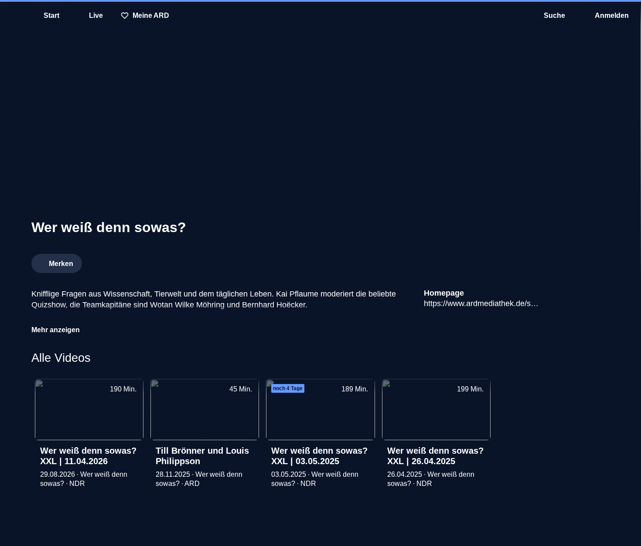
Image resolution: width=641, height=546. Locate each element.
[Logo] (544, 261)
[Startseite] (320, 15)
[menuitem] (13, 15)
